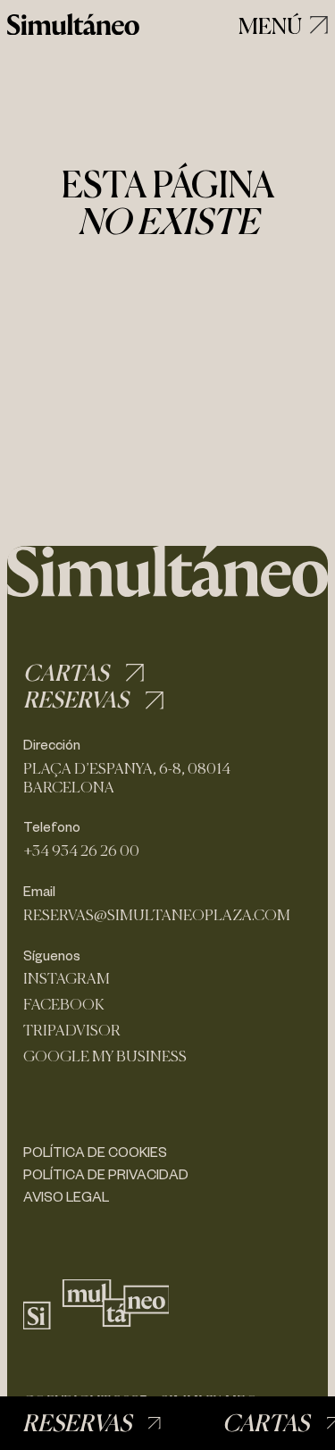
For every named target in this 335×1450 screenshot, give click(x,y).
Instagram (66, 978)
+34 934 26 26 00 (81, 851)
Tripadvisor (72, 1030)
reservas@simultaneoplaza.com (156, 915)
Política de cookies (95, 1152)
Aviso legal (66, 1196)
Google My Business (105, 1056)
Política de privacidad (105, 1174)
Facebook (64, 1004)
